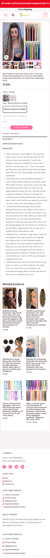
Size (4, 103)
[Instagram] (4, 467)
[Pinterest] (22, 467)
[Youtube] (16, 467)
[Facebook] (10, 467)
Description (8, 139)
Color (5, 92)
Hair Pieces (15, 134)
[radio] (6, 98)
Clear (5, 122)
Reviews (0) (7, 148)
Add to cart (21, 127)
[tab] (25, 139)
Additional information (13, 144)
